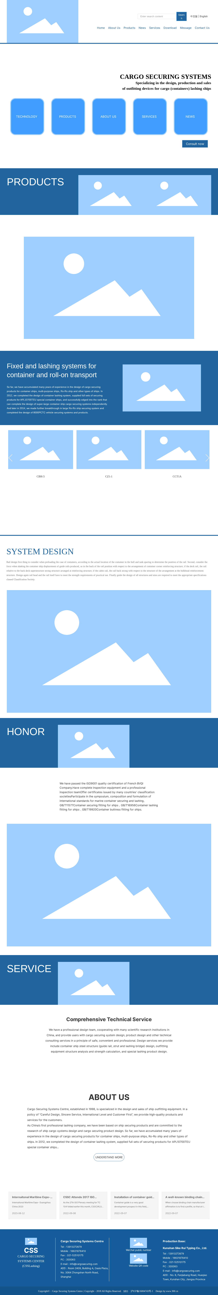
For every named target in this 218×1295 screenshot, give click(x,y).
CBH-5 (41, 476)
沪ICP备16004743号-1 (142, 1291)
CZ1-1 (108, 476)
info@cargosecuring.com (84, 1263)
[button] (10, 458)
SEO (125, 1291)
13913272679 (74, 1246)
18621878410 (78, 1251)
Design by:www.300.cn (167, 1291)
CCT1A (177, 476)
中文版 (194, 16)
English (204, 16)
